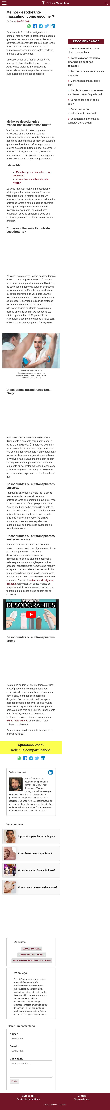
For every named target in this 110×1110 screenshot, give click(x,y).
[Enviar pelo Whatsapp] (29, 26)
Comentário (16, 1058)
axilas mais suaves (17, 720)
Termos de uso (81, 1099)
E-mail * (14, 1046)
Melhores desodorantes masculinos (32, 960)
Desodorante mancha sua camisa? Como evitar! (83, 120)
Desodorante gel (32, 949)
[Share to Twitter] (47, 26)
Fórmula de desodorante (32, 955)
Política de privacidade (28, 1099)
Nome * (14, 1034)
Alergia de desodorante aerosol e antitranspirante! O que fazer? (86, 92)
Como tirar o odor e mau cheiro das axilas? (83, 50)
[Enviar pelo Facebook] (35, 26)
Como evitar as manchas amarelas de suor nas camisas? (84, 61)
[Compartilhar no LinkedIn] (53, 26)
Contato (82, 1096)
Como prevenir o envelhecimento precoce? (82, 111)
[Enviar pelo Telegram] (41, 26)
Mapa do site (28, 1096)
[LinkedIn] (50, 772)
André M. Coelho (24, 21)
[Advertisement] (31, 97)
